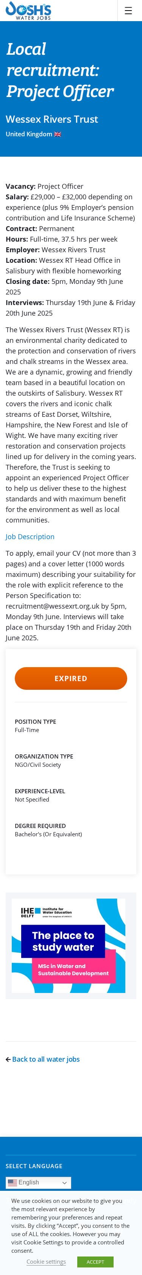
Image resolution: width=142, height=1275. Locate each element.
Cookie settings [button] (46, 1261)
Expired (71, 678)
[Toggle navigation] (128, 10)
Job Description (30, 536)
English (28, 1182)
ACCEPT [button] (95, 1261)
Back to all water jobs (45, 1059)
